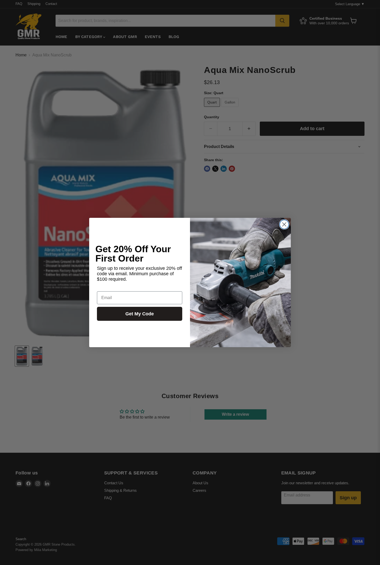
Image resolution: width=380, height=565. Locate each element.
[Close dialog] (284, 224)
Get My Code (139, 313)
